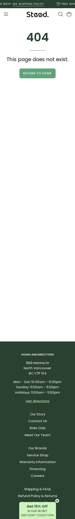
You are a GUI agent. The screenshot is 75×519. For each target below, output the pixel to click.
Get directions (37, 401)
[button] (60, 14)
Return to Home (37, 73)
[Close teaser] (57, 501)
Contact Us (37, 421)
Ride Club (37, 428)
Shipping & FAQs (37, 489)
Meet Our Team (38, 435)
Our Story (37, 414)
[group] (37, 4)
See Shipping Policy (26, 4)
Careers (37, 475)
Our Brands (37, 448)
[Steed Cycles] (38, 14)
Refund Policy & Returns (37, 495)
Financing (38, 468)
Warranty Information (37, 461)
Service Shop (37, 455)
